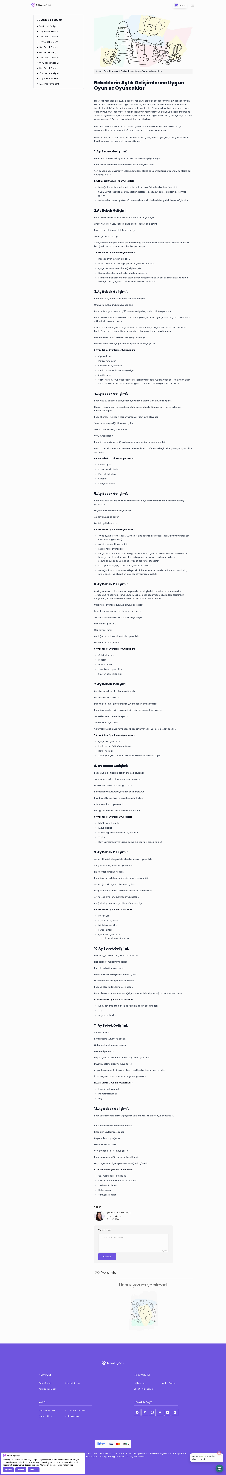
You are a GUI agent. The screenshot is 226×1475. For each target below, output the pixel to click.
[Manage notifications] (219, 1453)
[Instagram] (152, 1412)
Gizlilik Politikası (72, 1416)
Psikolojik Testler (72, 1383)
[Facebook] (137, 1412)
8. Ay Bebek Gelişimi (49, 62)
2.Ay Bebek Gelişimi (48, 31)
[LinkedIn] (167, 1412)
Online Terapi (45, 1383)
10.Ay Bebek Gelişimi (49, 73)
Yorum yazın (104, 1230)
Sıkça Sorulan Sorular (143, 1389)
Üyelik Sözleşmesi (47, 1410)
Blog (98, 71)
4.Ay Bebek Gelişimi (49, 41)
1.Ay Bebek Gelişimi (48, 26)
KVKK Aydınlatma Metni (75, 1410)
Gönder (107, 1256)
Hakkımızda (139, 1383)
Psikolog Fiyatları (168, 1383)
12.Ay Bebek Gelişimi (49, 83)
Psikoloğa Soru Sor (47, 1389)
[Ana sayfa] (40, 5)
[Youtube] (160, 1412)
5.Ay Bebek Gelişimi (49, 47)
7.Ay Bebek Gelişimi (49, 57)
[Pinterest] (175, 1412)
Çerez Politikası (45, 1416)
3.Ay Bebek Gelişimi (49, 36)
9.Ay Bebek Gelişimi (48, 68)
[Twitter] (145, 1412)
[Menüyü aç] (192, 5)
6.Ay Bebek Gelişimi (49, 52)
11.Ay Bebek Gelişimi (48, 78)
